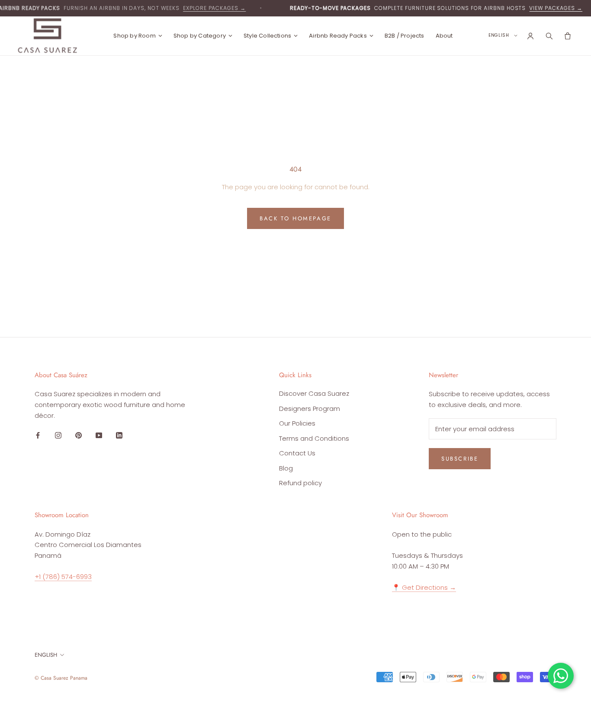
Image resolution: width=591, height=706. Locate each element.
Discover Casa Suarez (314, 393)
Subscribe (459, 459)
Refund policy (300, 482)
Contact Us (297, 453)
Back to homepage (295, 218)
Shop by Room (134, 36)
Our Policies (297, 423)
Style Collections (267, 36)
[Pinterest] (78, 435)
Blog (286, 468)
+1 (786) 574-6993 (63, 576)
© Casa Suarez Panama (61, 678)
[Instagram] (58, 435)
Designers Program (309, 408)
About (444, 36)
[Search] (549, 36)
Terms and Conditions (314, 438)
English (46, 655)
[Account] (530, 36)
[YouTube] (99, 435)
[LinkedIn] (119, 435)
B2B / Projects (404, 36)
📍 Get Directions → (424, 587)
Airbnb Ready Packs (338, 36)
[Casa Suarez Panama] (47, 35)
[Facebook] (38, 435)
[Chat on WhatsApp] (561, 676)
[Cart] (567, 36)
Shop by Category (199, 36)
